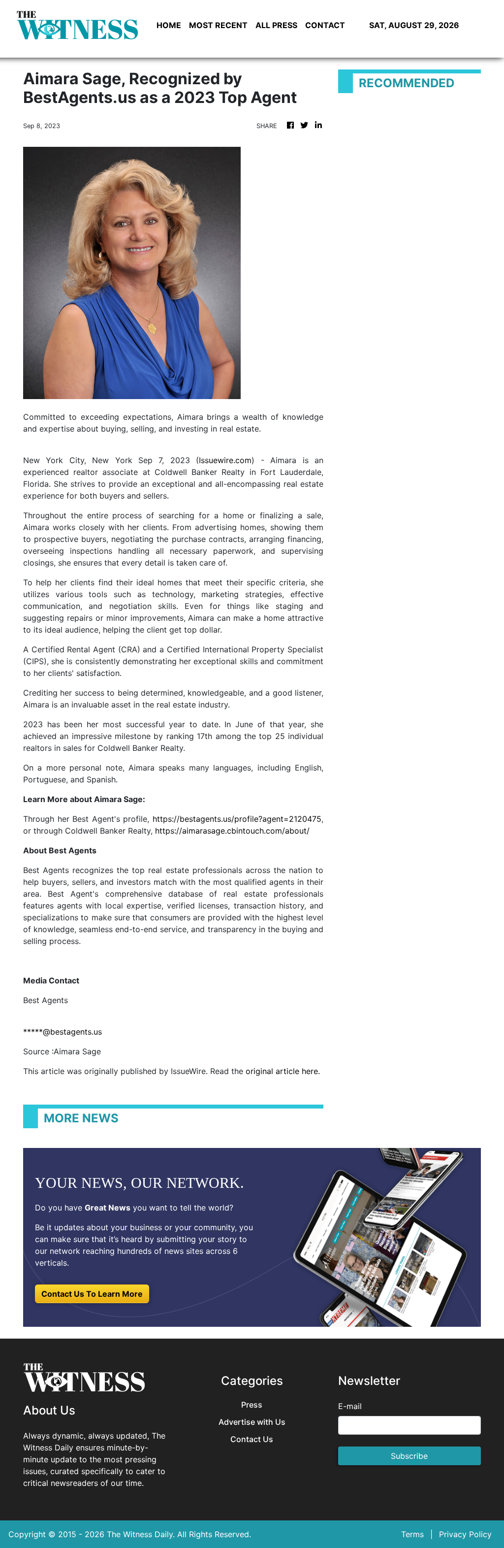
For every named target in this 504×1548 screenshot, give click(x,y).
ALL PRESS (276, 25)
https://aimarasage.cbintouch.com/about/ (232, 831)
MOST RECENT (218, 25)
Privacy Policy (465, 1534)
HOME (169, 25)
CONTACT (325, 25)
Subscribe (409, 1456)
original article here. (283, 1071)
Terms (412, 1534)
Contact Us (251, 1439)
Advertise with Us (252, 1422)
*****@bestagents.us (62, 1032)
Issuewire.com (225, 460)
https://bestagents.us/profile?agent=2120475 (237, 819)
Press (251, 1405)
